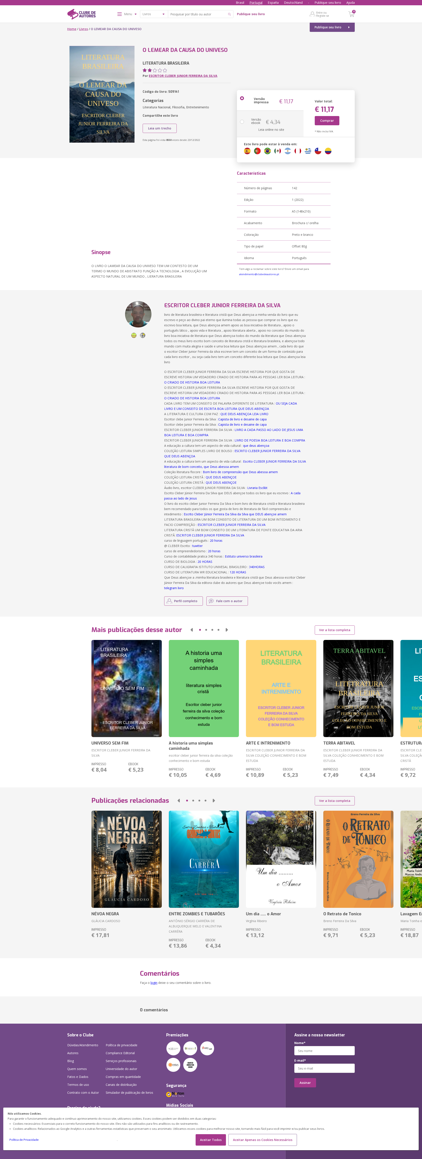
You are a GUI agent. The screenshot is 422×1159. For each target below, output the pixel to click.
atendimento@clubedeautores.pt (259, 274)
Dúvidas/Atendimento (82, 1045)
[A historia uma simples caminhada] (204, 688)
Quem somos (77, 1069)
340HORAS (257, 567)
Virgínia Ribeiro (256, 921)
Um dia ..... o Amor (263, 914)
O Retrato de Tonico (342, 914)
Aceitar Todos (211, 1140)
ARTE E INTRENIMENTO (268, 743)
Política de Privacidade (24, 1139)
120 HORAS (238, 572)
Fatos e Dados (77, 1077)
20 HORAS (205, 562)
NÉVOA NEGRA (105, 914)
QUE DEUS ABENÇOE (221, 477)
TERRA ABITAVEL (339, 743)
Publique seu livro (328, 2)
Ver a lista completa (334, 630)
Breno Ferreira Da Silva (339, 921)
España (273, 2)
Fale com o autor (229, 601)
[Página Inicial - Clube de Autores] (81, 15)
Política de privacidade (121, 1045)
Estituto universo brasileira (243, 556)
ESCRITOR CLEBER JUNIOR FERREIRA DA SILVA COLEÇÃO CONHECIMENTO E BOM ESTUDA (276, 755)
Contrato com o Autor (83, 1092)
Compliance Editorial (120, 1053)
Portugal (255, 2)
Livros (83, 29)
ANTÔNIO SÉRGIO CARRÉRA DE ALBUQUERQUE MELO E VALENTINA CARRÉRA (195, 926)
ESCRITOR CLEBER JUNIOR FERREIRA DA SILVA (183, 76)
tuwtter (197, 546)
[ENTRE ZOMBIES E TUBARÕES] (204, 859)
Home (71, 29)
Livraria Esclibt (257, 488)
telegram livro (174, 588)
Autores (72, 1053)
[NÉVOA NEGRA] (126, 859)
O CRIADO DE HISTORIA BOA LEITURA (192, 382)
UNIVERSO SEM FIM (110, 743)
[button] (191, 629)
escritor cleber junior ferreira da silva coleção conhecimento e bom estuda (201, 758)
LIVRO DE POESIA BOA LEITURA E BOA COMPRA (270, 440)
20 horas (216, 540)
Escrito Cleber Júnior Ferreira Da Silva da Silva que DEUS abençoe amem (235, 514)
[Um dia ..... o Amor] (281, 859)
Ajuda (350, 2)
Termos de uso (78, 1085)
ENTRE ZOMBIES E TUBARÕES (197, 914)
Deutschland (293, 2)
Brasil (240, 2)
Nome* (300, 1043)
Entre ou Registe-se (322, 14)
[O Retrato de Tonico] (358, 859)
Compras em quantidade (123, 1077)
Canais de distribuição (121, 1085)
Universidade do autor (121, 1069)
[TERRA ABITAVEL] (358, 688)
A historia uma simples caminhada (191, 746)
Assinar (305, 1083)
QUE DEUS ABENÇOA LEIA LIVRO (244, 414)
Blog (70, 1061)
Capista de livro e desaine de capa (242, 419)
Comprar (327, 120)
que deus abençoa (256, 445)
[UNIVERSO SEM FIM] (126, 688)
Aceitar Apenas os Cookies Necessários (262, 1140)
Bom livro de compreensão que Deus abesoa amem (240, 472)
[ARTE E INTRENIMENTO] (281, 688)
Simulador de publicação (129, 1092)
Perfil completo (185, 601)
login (154, 983)
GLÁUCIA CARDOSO (105, 921)
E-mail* (300, 1060)
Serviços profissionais (121, 1061)
